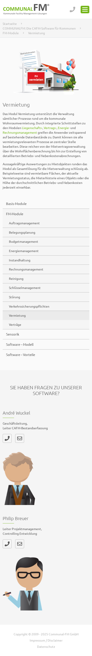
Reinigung (16, 278)
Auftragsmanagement (24, 223)
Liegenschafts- (32, 128)
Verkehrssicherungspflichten (29, 306)
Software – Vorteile (20, 354)
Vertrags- (50, 128)
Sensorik (12, 334)
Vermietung (17, 315)
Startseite (10, 24)
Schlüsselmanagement (25, 288)
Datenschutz (46, 646)
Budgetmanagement (23, 241)
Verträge (15, 324)
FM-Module (11, 33)
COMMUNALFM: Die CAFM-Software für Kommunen (39, 28)
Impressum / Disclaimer (46, 640)
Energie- (64, 128)
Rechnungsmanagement (26, 269)
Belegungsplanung (22, 232)
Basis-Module (16, 203)
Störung (14, 297)
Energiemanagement (24, 251)
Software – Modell (19, 344)
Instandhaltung (19, 260)
